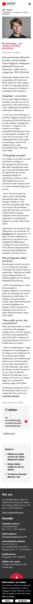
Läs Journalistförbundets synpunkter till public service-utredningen (13, 421)
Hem (3, 10)
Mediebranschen (9, 434)
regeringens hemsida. (10, 396)
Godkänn (22, 601)
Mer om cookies (8, 596)
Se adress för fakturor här (12, 536)
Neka (7, 601)
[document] (16, 591)
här (10, 567)
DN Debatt (6, 234)
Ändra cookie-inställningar (12, 512)
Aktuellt (9, 10)
